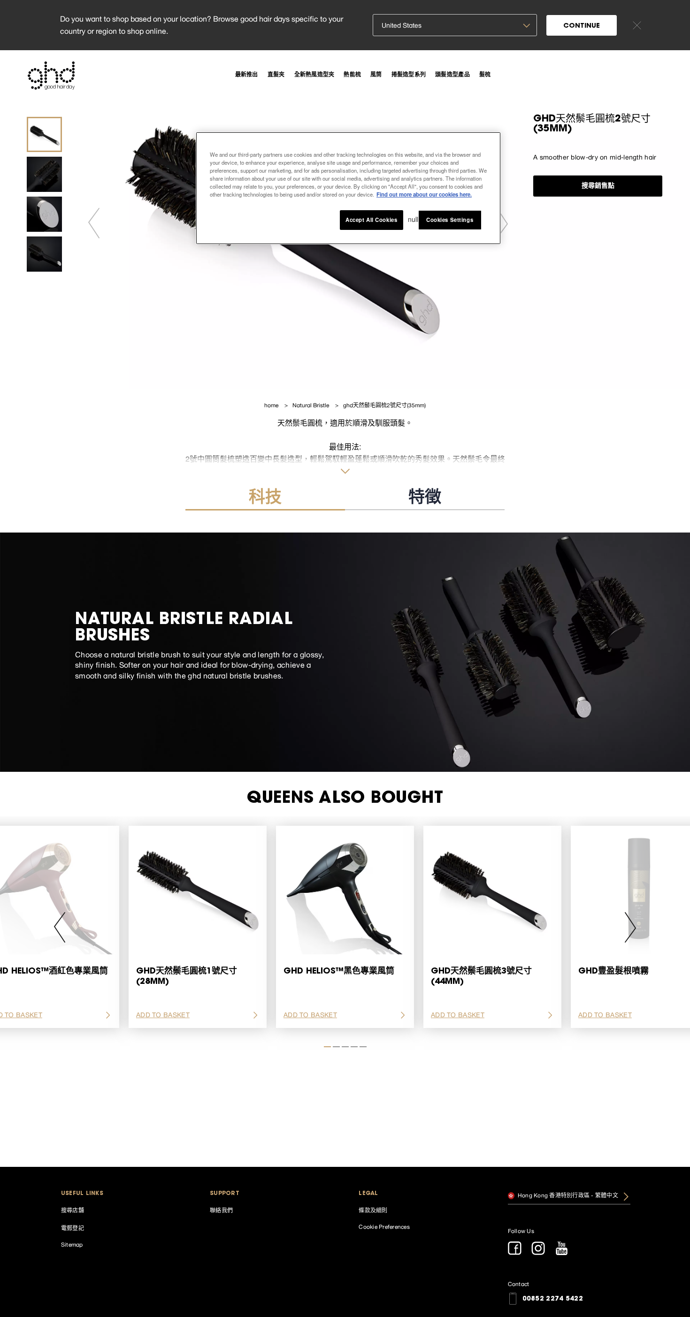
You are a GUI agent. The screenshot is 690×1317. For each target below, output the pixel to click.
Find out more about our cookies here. (424, 194)
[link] (246, 74)
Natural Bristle (311, 405)
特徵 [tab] (424, 498)
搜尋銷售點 (598, 186)
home (272, 405)
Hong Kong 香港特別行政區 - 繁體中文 (567, 1195)
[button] (122, 1193)
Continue (581, 26)
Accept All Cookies (371, 219)
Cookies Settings (449, 219)
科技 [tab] (265, 498)
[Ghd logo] (51, 75)
